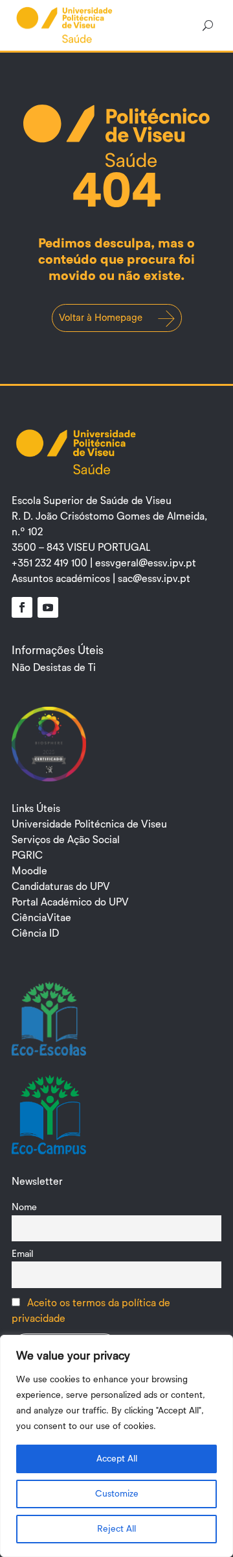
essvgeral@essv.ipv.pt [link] (145, 563)
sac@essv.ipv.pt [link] (154, 579)
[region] (116, 1446)
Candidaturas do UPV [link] (61, 886)
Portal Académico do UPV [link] (70, 902)
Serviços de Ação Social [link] (66, 840)
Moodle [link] (29, 871)
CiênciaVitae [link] (41, 918)
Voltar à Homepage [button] (100, 318)
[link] (64, 24)
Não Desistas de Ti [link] (54, 668)
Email (23, 1254)
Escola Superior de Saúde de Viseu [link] (92, 501)
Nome (24, 1207)
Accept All (116, 1458)
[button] (22, 607)
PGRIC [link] (27, 855)
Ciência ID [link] (35, 933)
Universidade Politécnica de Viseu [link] (89, 824)
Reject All (116, 1529)
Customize (117, 1494)
